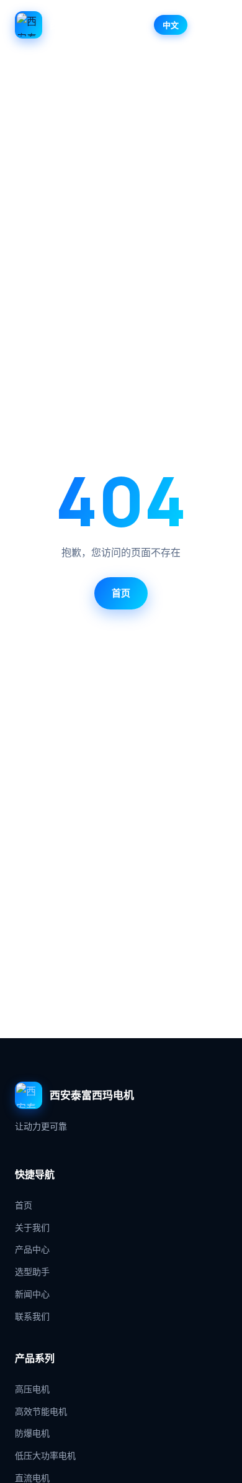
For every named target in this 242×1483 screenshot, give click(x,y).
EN (201, 24)
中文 (171, 24)
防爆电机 (32, 1433)
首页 (121, 593)
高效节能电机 (41, 1411)
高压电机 (32, 1389)
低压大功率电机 (45, 1455)
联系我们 (32, 1316)
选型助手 (32, 1271)
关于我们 (32, 1227)
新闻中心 (32, 1294)
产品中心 (32, 1249)
